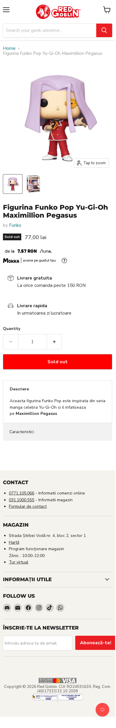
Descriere (19, 389)
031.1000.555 (21, 500)
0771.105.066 (21, 493)
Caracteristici (21, 432)
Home (9, 48)
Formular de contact (28, 506)
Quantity (11, 329)
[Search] (104, 30)
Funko (15, 225)
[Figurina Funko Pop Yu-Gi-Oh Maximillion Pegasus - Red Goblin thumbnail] (12, 184)
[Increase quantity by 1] (54, 341)
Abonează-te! (95, 643)
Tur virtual (18, 562)
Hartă (14, 542)
